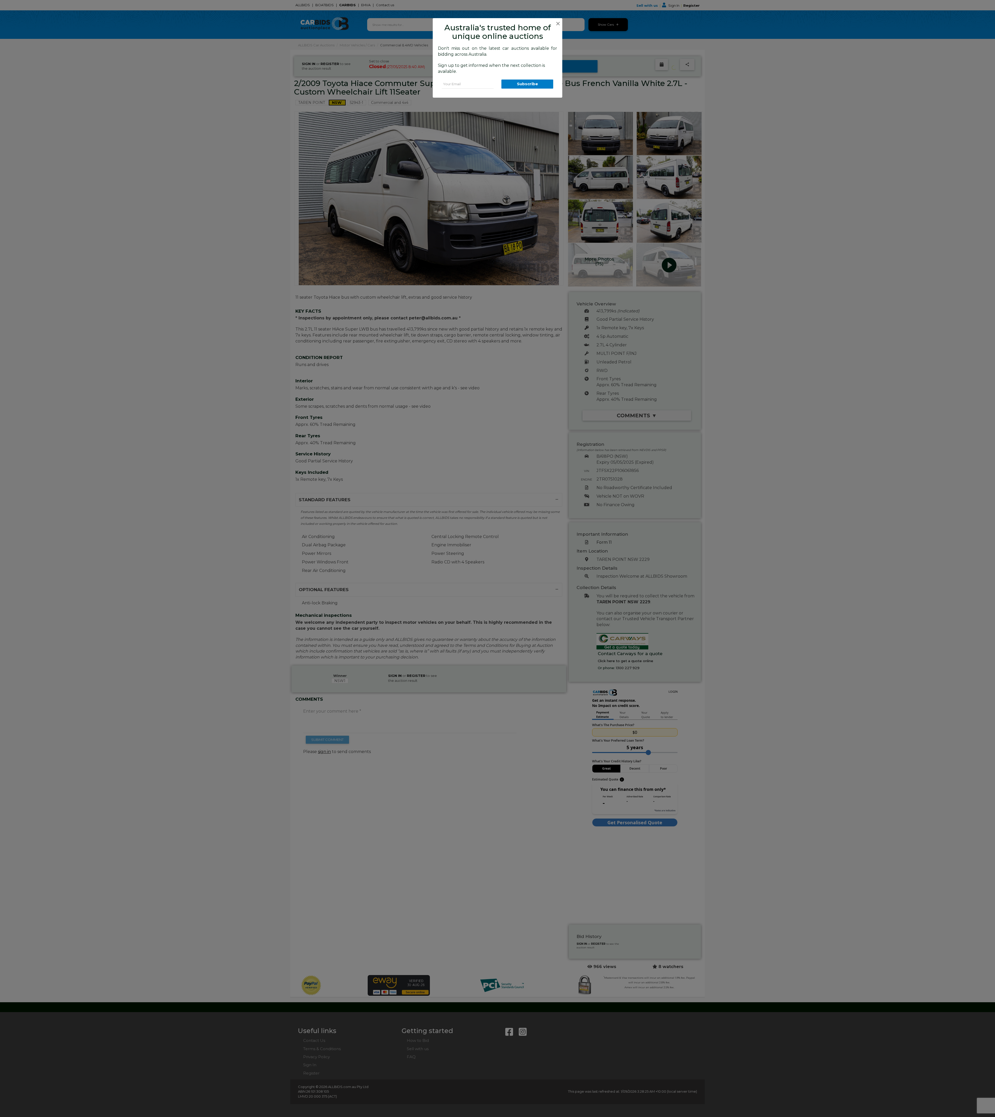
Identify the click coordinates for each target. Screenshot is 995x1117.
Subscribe (527, 83)
